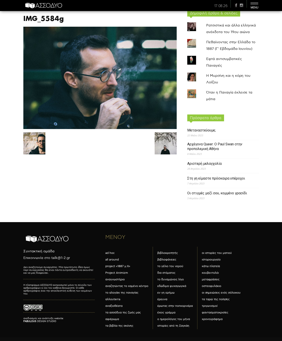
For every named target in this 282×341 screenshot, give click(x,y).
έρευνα (162, 299)
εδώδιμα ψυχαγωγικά (171, 286)
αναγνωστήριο (115, 279)
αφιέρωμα (112, 319)
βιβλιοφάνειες (166, 259)
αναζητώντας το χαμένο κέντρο (126, 286)
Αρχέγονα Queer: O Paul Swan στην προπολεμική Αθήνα (214, 146)
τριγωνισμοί (209, 306)
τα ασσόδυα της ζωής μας (123, 312)
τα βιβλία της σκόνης (119, 326)
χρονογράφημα (212, 319)
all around (112, 259)
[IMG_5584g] (100, 128)
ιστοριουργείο (211, 259)
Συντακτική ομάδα (38, 251)
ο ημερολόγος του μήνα (173, 319)
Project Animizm (116, 273)
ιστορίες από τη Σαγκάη (173, 326)
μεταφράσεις (210, 279)
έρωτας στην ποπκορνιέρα (175, 306)
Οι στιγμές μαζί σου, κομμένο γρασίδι (217, 193)
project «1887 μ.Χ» (117, 266)
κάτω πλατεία (211, 266)
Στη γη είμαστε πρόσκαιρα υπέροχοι (216, 178)
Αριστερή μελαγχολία (204, 163)
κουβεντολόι (210, 273)
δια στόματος (166, 273)
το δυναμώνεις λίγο (170, 279)
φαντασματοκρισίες (215, 312)
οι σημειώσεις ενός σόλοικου (221, 292)
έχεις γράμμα (166, 312)
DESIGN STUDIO (39, 321)
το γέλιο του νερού (170, 266)
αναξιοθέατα (113, 306)
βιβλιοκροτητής (167, 253)
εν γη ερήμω (165, 292)
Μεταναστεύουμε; (201, 130)
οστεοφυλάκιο (211, 286)
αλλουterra (112, 299)
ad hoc (110, 253)
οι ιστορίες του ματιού (217, 253)
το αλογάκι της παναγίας (121, 292)
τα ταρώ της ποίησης (216, 299)
